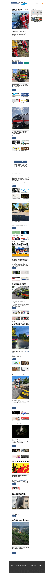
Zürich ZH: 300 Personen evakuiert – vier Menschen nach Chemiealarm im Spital (19, 284)
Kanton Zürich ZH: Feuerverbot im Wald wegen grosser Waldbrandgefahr (20, 462)
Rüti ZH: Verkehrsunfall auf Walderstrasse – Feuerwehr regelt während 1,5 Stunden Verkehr (20, 201)
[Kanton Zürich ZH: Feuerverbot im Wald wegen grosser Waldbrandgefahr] (20, 468)
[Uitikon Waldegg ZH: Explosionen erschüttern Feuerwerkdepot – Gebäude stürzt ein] (20, 431)
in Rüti (12, 223)
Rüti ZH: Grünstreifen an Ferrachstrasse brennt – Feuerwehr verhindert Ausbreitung (20, 374)
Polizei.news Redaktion (17, 173)
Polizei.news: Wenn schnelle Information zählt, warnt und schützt (20, 153)
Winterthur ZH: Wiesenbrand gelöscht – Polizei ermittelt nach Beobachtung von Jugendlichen (20, 520)
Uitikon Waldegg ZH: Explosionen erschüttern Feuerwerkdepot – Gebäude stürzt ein (20, 423)
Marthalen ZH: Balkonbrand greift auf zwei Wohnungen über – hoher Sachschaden (19, 494)
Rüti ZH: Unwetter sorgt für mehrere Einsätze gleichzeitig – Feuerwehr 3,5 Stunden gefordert (20, 324)
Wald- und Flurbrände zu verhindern (21, 480)
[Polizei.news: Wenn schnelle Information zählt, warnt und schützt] (20, 164)
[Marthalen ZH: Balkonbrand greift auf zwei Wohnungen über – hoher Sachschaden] (20, 502)
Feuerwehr (25, 401)
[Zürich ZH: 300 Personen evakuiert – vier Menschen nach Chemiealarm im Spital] (20, 292)
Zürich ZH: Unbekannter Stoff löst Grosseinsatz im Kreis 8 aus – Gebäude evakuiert (19, 67)
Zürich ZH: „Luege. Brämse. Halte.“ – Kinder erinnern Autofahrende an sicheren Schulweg (20, 244)
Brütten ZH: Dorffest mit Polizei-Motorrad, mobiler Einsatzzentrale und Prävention (19, 105)
